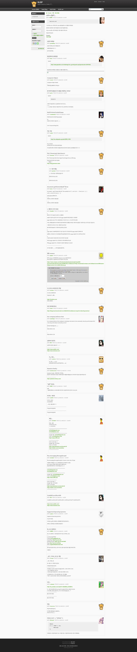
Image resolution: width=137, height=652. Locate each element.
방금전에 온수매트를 (52, 56)
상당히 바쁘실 (50, 41)
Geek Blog (44, 9)
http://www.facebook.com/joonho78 (58, 446)
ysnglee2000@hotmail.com (56, 544)
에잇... (51, 418)
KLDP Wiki (53, 9)
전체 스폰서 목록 (62, 646)
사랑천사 (51, 531)
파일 (48, 604)
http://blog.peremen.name (53, 163)
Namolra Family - (52, 368)
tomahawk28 (52, 114)
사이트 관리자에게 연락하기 (72, 646)
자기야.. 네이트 (51, 395)
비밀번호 (34, 29)
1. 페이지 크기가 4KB (52, 209)
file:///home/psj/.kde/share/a (56, 153)
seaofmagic (52, 318)
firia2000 (52, 211)
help (104, 1)
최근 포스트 (35, 16)
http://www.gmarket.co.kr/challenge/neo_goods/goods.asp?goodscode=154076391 (71, 64)
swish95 (51, 397)
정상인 (51, 386)
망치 (51, 342)
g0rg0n (51, 255)
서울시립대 (72, 642)
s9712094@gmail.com (54, 430)
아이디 (33, 25)
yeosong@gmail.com (55, 538)
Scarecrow (52, 606)
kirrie (51, 188)
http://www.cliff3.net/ (54, 437)
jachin (51, 93)
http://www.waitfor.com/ (53, 349)
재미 (53, 13)
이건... (49, 582)
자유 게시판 (57, 13)
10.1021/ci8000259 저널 (54, 288)
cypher (51, 133)
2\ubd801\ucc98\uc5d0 (54, 495)
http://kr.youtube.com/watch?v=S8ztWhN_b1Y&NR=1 (60, 586)
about (95, 1)
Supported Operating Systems (56, 512)
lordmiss (52, 290)
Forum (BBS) (35, 9)
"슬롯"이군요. (51, 384)
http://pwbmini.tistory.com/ (54, 378)
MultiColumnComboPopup (55, 112)
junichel (53, 171)
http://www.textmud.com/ (53, 350)
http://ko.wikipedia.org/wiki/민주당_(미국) (61, 139)
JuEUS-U (54, 359)
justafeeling (52, 43)
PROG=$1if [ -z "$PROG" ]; (55, 618)
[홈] (34, 4)
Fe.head (51, 558)
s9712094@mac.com (54, 431)
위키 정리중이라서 (51, 306)
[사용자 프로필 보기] (102, 23)
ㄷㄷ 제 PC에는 (53, 169)
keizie (51, 308)
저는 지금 (49, 131)
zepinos (51, 513)
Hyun (51, 58)
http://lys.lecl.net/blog (55, 543)
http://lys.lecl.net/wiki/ (60, 541)
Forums (49, 13)
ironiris (51, 80)
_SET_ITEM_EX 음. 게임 (54, 556)
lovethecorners (53, 370)
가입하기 (35, 33)
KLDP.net (60, 9)
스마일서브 (72, 643)
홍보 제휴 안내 (41, 48)
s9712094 (54, 420)
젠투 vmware (51, 253)
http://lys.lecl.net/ (57, 540)
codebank (52, 584)
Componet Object (52, 78)
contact (100, 1)
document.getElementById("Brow (57, 187)
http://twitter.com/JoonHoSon (56, 448)
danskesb (52, 155)
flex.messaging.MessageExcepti (56, 456)
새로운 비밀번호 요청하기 (38, 35)
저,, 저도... (52, 357)
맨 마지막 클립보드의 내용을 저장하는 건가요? (58, 91)
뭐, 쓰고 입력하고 (51, 529)
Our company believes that (55, 316)
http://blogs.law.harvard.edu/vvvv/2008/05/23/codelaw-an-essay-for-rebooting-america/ (68, 310)
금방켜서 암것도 (51, 340)
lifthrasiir (52, 620)
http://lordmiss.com (52, 299)
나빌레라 (50, 17)
